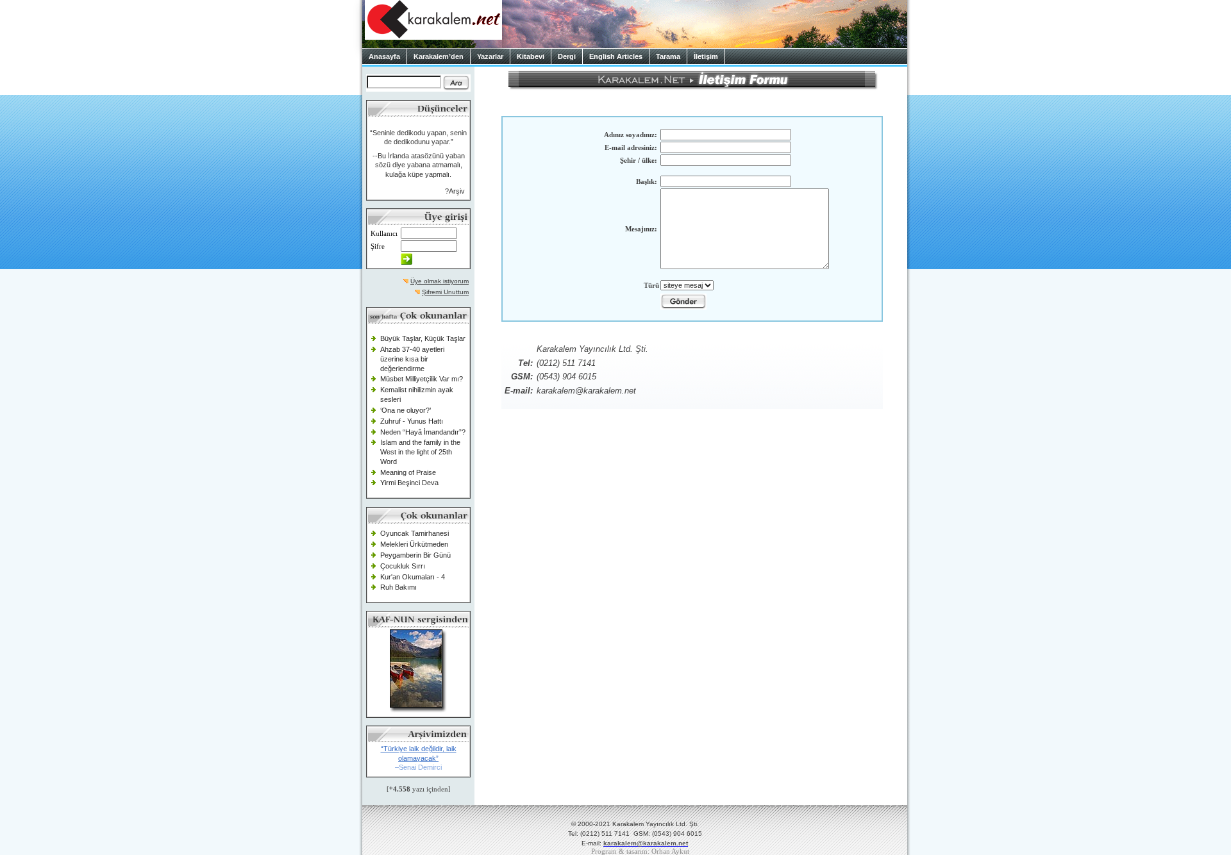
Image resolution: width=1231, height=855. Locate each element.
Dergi (567, 56)
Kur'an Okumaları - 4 (412, 577)
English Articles (615, 56)
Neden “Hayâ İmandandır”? (422, 432)
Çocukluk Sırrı (402, 566)
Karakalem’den (439, 56)
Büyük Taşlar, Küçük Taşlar (422, 338)
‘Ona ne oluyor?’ (405, 410)
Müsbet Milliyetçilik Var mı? (421, 379)
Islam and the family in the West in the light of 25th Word (420, 451)
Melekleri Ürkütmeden (414, 544)
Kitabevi (530, 56)
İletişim (706, 56)
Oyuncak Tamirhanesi (414, 533)
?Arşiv (455, 191)
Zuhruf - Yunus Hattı (411, 421)
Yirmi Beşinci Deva (409, 482)
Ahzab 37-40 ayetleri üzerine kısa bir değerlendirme (412, 358)
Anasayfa (384, 56)
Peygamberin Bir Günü (415, 555)
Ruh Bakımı (398, 587)
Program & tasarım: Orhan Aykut (640, 851)
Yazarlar (490, 56)
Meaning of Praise (408, 472)
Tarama (668, 56)
